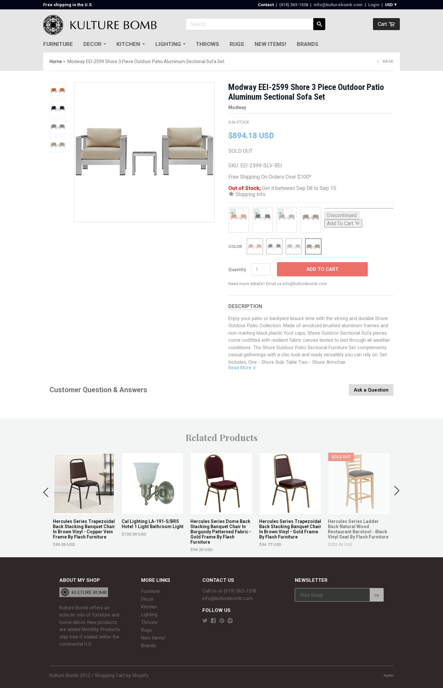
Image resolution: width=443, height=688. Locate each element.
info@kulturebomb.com (338, 4)
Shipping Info (250, 194)
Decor (92, 44)
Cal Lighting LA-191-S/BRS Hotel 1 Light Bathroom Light (153, 524)
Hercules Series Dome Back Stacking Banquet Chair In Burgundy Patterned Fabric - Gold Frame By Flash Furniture (220, 532)
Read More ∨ (242, 368)
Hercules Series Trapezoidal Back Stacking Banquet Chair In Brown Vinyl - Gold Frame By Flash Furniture (290, 529)
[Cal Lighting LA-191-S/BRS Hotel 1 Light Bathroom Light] (153, 511)
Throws (207, 44)
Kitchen (128, 44)
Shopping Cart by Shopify (122, 675)
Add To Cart (322, 269)
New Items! (270, 44)
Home (56, 61)
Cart (383, 24)
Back (388, 61)
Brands (307, 44)
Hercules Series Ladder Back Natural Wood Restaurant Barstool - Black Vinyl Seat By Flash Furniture (358, 529)
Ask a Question (371, 390)
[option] (84, 499)
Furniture (58, 44)
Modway (237, 107)
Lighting (168, 44)
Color (235, 246)
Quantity (237, 269)
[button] (46, 490)
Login (373, 4)
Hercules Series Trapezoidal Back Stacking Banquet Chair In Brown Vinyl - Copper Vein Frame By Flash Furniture (84, 529)
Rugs (237, 44)
